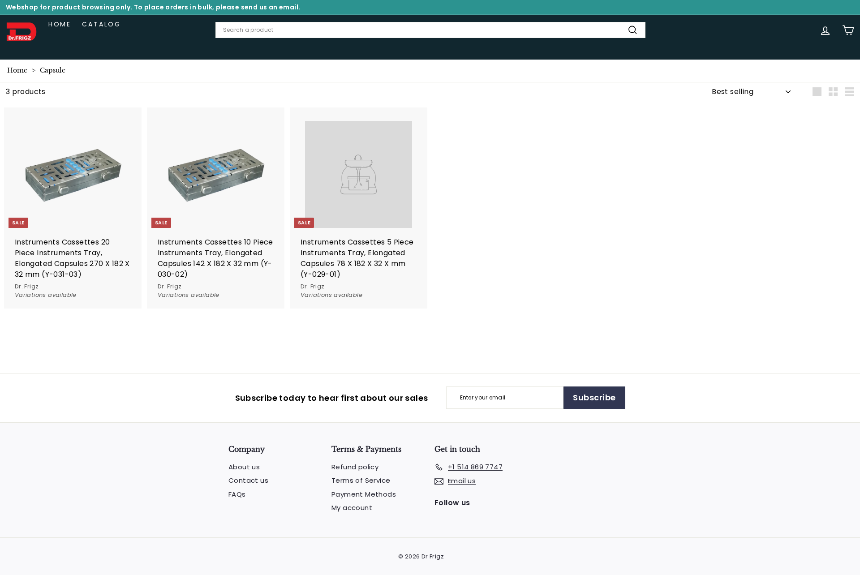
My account (351, 507)
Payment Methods (363, 494)
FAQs (237, 494)
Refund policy (354, 467)
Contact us (248, 480)
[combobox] (430, 30)
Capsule (52, 70)
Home (59, 24)
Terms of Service (360, 480)
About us (244, 467)
